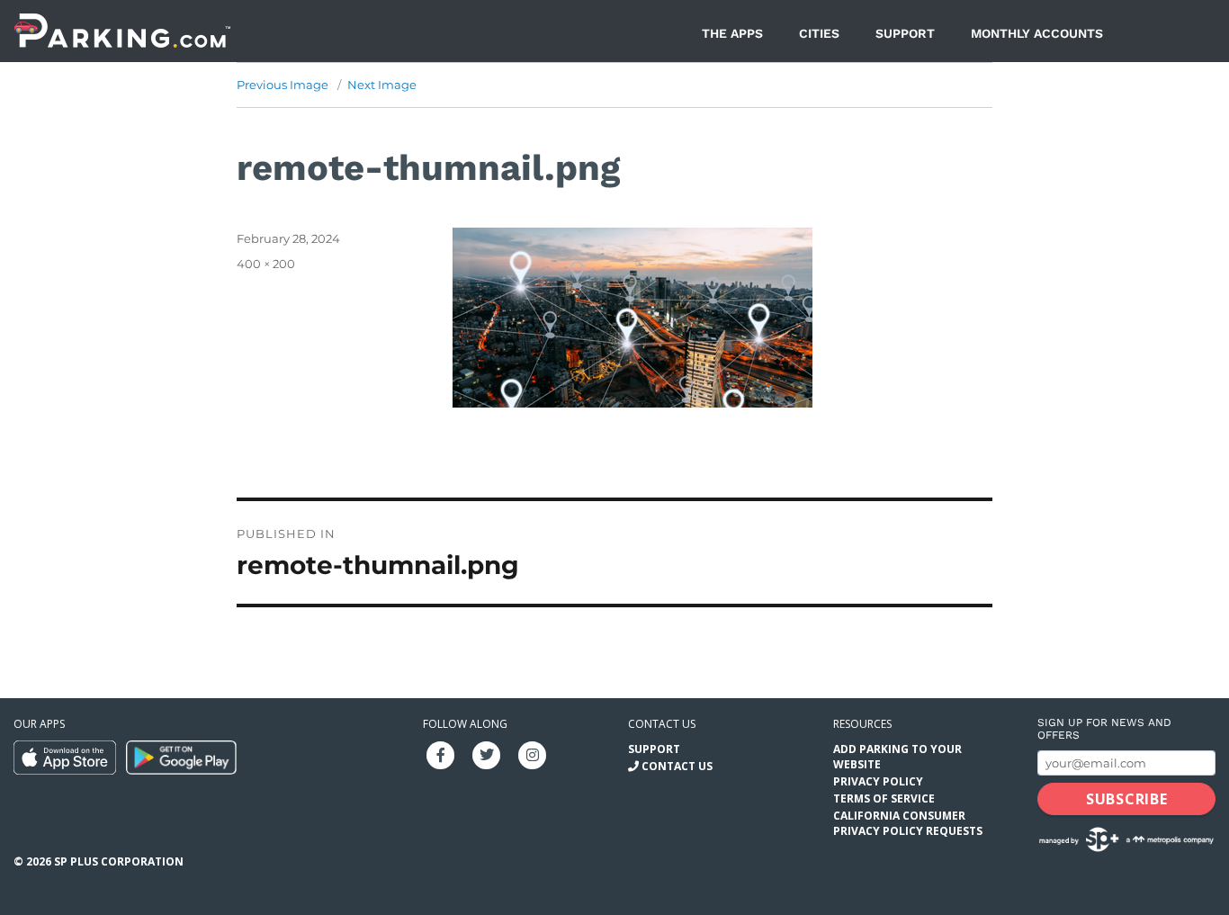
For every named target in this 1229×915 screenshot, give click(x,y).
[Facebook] (441, 753)
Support (905, 33)
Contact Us (677, 766)
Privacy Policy (878, 781)
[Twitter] (487, 753)
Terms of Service (884, 798)
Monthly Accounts (1037, 33)
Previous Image (282, 84)
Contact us (661, 723)
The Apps (732, 33)
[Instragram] (533, 753)
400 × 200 (266, 263)
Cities (819, 33)
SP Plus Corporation (119, 861)
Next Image (382, 84)
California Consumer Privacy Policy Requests (907, 823)
